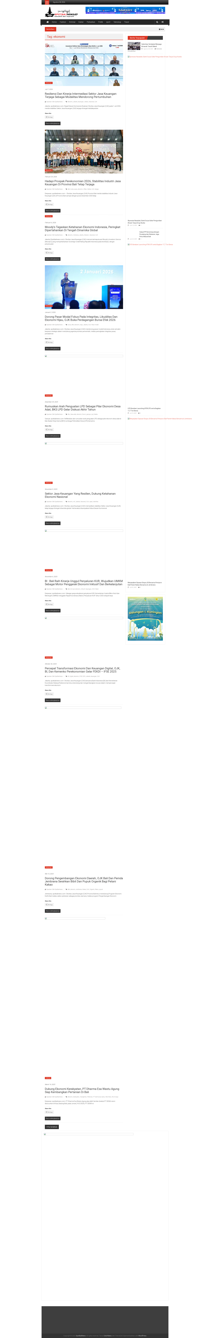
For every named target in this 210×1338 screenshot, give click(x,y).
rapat (90, 501)
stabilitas (95, 501)
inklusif (83, 589)
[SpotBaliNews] (47, 22)
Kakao (84, 889)
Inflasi (85, 189)
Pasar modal (95, 324)
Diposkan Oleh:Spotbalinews (54, 101)
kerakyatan (76, 1097)
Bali (69, 189)
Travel (126, 22)
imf (74, 501)
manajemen (83, 1097)
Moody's (86, 235)
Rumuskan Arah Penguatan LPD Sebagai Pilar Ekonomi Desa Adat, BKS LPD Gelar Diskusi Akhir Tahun (83, 408)
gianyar (88, 414)
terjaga (97, 189)
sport (108, 22)
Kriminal (72, 22)
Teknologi (117, 22)
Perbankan (91, 22)
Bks (69, 414)
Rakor (97, 589)
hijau (81, 324)
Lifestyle (48, 1078)
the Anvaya (115, 1097)
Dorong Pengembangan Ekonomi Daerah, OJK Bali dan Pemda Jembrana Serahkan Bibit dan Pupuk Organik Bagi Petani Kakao (84, 881)
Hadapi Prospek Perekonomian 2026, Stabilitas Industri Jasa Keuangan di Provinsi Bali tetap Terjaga (83, 183)
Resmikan (108, 1097)
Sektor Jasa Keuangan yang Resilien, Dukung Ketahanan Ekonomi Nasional (80, 495)
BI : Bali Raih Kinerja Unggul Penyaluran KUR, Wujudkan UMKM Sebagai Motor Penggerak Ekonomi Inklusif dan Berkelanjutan (84, 582)
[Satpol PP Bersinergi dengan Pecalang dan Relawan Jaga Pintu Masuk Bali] (133, 233)
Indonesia (76, 235)
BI (71, 589)
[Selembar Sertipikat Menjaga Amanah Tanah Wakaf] (134, 46)
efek (73, 324)
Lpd (92, 414)
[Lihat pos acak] (163, 22)
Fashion (63, 22)
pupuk (101, 889)
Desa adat (73, 414)
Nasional (91, 101)
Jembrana (79, 889)
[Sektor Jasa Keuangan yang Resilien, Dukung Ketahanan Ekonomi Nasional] (84, 464)
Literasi (86, 101)
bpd (73, 589)
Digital (71, 676)
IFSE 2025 (82, 676)
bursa (69, 324)
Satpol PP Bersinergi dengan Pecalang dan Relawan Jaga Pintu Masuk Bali (149, 234)
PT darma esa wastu (99, 1097)
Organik (92, 889)
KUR (93, 589)
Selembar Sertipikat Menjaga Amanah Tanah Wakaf (77, 29)
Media (89, 189)
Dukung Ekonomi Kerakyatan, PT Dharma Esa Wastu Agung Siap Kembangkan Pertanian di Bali (82, 1090)
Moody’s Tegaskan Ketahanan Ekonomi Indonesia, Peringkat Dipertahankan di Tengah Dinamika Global (82, 228)
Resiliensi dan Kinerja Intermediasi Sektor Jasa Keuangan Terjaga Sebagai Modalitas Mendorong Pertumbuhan (80, 95)
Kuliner (81, 22)
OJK (96, 101)
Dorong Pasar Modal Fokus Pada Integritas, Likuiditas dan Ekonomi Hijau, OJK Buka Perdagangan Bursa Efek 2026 (81, 318)
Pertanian (90, 1097)
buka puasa (74, 189)
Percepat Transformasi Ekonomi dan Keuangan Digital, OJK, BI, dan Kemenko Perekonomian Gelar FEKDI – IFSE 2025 (82, 670)
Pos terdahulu (52, 1127)
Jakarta (75, 101)
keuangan (81, 101)
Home (54, 22)
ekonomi (70, 101)
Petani (96, 889)
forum (84, 414)
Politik (100, 22)
